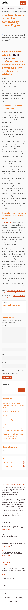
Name (4, 346)
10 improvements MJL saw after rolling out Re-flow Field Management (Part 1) (13, 436)
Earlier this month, (7, 222)
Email (3, 354)
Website (4, 362)
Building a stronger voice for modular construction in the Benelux (12, 413)
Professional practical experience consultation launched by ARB (12, 304)
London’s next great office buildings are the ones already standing (12, 422)
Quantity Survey (8, 462)
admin (14, 29)
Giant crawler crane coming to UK (13, 310)
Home (3, 8)
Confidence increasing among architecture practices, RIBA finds (13, 429)
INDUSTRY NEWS (7, 523)
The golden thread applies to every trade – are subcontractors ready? (13, 405)
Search (6, 384)
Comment (4, 325)
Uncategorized (11, 8)
